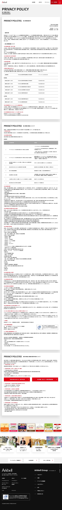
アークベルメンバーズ (5, 480)
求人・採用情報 (54, 2)
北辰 (38, 478)
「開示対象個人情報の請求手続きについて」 (36, 283)
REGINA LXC (40, 494)
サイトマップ (47, 2)
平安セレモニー (40, 490)
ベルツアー (39, 474)
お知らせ (40, 2)
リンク (3, 490)
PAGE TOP (59, 471)
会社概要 (33, 2)
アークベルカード (14, 480)
